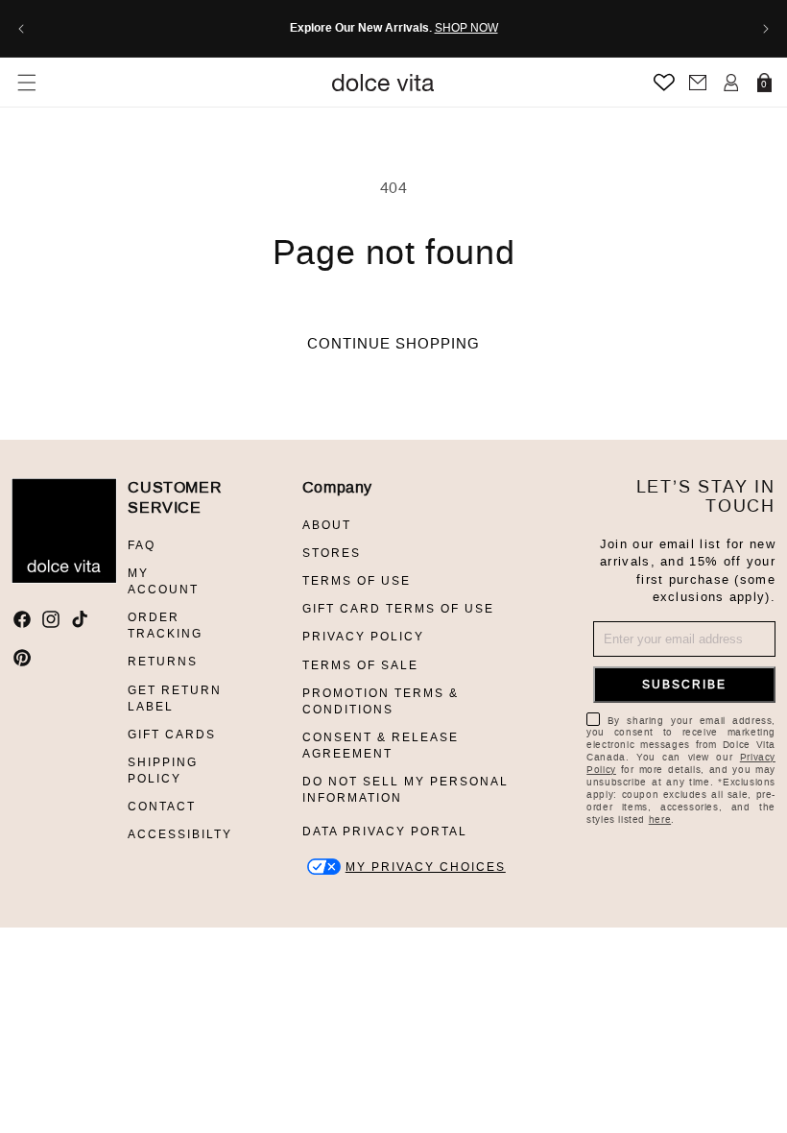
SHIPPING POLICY (163, 770)
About (326, 525)
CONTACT (162, 806)
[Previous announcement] (21, 29)
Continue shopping (393, 343)
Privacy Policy (363, 636)
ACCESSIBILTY (180, 834)
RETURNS (163, 661)
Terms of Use (356, 581)
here (660, 819)
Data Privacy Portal (384, 831)
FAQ (141, 545)
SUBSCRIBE (684, 684)
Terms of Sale (360, 665)
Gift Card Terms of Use (398, 608)
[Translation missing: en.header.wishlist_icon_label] (664, 82)
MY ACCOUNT (163, 581)
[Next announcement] (766, 29)
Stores (331, 553)
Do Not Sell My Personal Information (405, 790)
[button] (26, 82)
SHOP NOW (466, 28)
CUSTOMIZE (426, 866)
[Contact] (697, 82)
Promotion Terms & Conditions (380, 701)
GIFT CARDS (172, 734)
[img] (22, 619)
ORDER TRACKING (165, 625)
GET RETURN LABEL (175, 698)
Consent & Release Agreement (380, 745)
